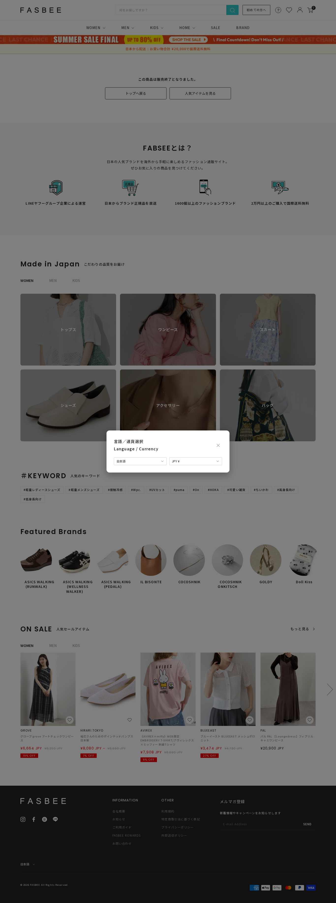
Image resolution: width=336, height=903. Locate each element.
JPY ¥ (176, 461)
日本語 (121, 461)
